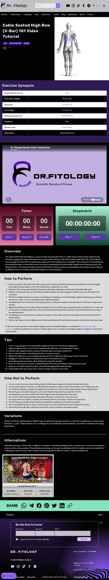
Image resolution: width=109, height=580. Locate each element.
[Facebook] (84, 6)
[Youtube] (68, 6)
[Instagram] (73, 6)
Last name (38, 529)
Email (56, 529)
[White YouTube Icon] (12, 566)
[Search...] (58, 5)
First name (19, 529)
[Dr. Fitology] (3, 5)
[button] (104, 5)
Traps (70, 98)
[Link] (69, 505)
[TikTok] (78, 6)
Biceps (65, 98)
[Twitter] (54, 505)
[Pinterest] (46, 505)
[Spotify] (89, 6)
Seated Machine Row (67, 133)
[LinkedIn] (62, 505)
